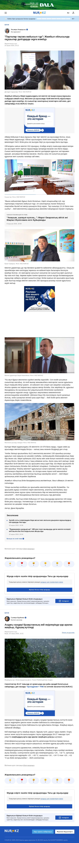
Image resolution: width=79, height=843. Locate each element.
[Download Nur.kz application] (39, 5)
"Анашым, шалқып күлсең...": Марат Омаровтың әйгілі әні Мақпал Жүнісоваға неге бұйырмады (37, 218)
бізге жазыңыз (28, 549)
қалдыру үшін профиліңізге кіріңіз (52, 582)
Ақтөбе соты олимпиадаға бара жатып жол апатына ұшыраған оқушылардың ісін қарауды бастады (40, 521)
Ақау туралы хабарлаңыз (43, 831)
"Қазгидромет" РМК (35, 687)
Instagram (65, 601)
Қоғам (7, 24)
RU (68, 13)
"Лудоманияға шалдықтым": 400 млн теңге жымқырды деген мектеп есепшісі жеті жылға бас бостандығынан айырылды (39, 530)
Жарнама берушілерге (65, 831)
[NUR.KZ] (39, 12)
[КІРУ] (73, 13)
